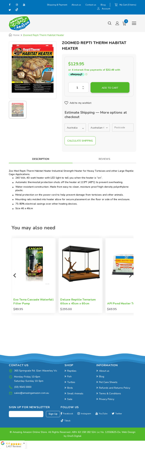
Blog (103, 4)
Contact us (90, 4)
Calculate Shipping (80, 140)
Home (16, 35)
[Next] (130, 275)
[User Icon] (98, 9)
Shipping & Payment (57, 4)
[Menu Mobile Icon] (134, 23)
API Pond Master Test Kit (124, 303)
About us (76, 4)
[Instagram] (16, 4)
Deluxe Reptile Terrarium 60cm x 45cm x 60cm (78, 302)
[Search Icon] (109, 23)
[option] (33, 68)
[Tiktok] (16, 10)
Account (106, 8)
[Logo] (19, 23)
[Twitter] (9, 10)
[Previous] (15, 275)
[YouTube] (24, 4)
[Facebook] (9, 4)
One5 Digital (74, 436)
